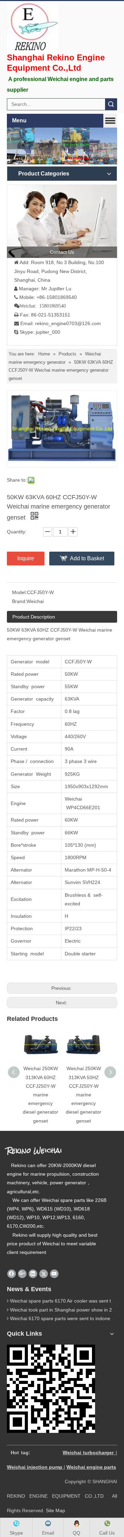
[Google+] (22, 1273)
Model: (19, 592)
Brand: (19, 601)
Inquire (25, 558)
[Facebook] (11, 1273)
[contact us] (62, 221)
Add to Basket (87, 558)
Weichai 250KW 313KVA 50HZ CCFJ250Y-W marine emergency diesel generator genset (83, 1094)
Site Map (55, 1510)
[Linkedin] (33, 1273)
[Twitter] (43, 1273)
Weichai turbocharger (88, 1452)
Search (111, 104)
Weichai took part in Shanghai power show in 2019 (65, 1310)
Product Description (33, 617)
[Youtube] (54, 1273)
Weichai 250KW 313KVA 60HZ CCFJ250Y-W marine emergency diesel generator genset (40, 1094)
